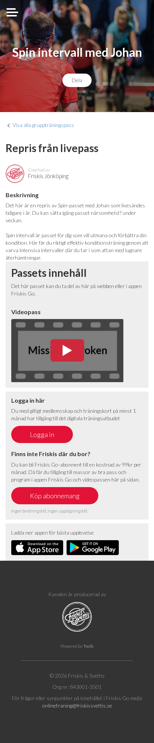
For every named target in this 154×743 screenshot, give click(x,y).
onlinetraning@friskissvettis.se (77, 705)
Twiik (88, 646)
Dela (77, 80)
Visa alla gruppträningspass (43, 125)
